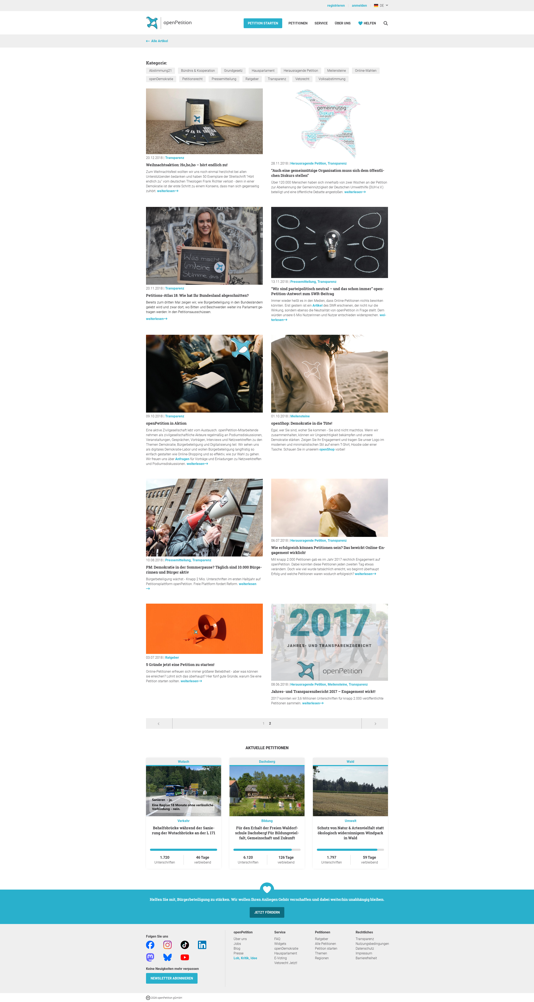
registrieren (336, 6)
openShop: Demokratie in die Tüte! (301, 423)
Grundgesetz (233, 71)
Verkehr (184, 821)
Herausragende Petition (301, 71)
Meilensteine (336, 71)
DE (381, 6)
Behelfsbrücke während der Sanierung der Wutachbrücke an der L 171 (183, 830)
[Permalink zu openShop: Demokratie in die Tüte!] (329, 411)
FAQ (277, 939)
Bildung (267, 821)
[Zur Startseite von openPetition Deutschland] (169, 23)
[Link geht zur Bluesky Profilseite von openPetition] (167, 957)
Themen (321, 953)
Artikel (317, 305)
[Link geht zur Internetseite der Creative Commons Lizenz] (148, 997)
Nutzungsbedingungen (372, 944)
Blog (237, 948)
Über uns (240, 939)
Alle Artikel (159, 41)
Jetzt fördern (267, 912)
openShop (327, 449)
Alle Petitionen (325, 944)
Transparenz (277, 79)
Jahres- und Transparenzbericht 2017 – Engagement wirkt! (323, 691)
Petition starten (263, 23)
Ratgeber (252, 79)
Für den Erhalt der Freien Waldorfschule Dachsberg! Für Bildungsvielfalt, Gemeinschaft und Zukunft (267, 832)
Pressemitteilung (224, 79)
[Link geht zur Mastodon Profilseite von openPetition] (150, 957)
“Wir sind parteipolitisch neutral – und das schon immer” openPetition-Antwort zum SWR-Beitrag (327, 291)
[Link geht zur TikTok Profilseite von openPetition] (185, 945)
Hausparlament (263, 71)
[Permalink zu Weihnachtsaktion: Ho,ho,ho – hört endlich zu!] (204, 153)
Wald (350, 762)
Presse (238, 953)
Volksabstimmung (332, 79)
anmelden (359, 6)
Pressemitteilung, (303, 282)
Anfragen (182, 459)
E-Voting (280, 958)
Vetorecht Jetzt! (285, 963)
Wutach (183, 762)
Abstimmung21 (160, 71)
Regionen (322, 958)
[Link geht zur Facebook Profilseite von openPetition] (150, 945)
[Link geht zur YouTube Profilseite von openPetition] (185, 957)
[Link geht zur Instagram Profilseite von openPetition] (167, 945)
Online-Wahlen (366, 71)
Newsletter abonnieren (172, 978)
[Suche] (385, 23)
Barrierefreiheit (366, 958)
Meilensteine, (338, 684)
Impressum (364, 953)
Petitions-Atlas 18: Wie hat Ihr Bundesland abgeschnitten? (197, 295)
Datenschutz (365, 948)
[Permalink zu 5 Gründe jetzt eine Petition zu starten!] (204, 653)
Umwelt (350, 821)
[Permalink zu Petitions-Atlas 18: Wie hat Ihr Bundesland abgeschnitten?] (204, 284)
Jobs (237, 944)
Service (321, 23)
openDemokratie (161, 79)
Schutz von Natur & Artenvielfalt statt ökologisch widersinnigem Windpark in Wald (350, 832)
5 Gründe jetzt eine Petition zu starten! (180, 664)
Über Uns (343, 23)
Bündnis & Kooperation (198, 71)
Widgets (280, 944)
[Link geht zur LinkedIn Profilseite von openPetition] (202, 945)
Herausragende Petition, (309, 163)
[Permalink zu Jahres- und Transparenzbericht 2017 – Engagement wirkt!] (329, 680)
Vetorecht (302, 79)
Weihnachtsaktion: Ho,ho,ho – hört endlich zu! (186, 164)
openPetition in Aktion (166, 423)
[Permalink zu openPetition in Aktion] (204, 411)
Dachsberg (267, 762)
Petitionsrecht (192, 79)
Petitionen (298, 23)
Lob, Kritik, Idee (245, 958)
